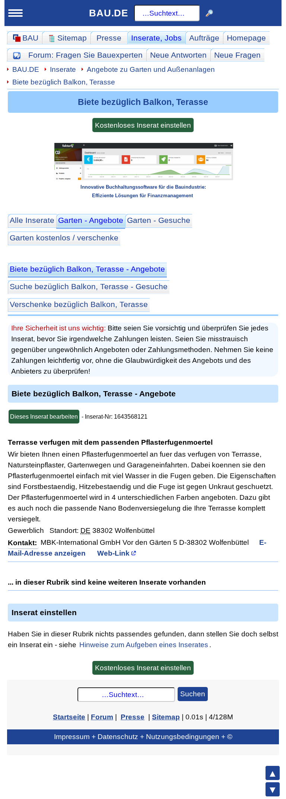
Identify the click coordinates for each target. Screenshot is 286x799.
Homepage (246, 37)
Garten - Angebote (90, 220)
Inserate (156, 37)
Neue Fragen (237, 55)
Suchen (192, 694)
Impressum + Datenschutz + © (143, 736)
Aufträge (204, 37)
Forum (85, 55)
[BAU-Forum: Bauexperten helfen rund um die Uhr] (16, 55)
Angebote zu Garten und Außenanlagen (151, 69)
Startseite (69, 717)
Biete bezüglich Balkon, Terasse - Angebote (87, 269)
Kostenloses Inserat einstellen (143, 125)
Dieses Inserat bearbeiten (44, 416)
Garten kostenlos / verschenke (64, 237)
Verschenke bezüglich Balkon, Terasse (79, 304)
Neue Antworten (178, 55)
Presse (109, 37)
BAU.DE (108, 13)
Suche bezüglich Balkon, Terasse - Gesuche (89, 286)
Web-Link (113, 553)
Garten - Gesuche (158, 220)
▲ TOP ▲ (272, 773)
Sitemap (166, 717)
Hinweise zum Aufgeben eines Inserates (143, 644)
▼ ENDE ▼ (272, 789)
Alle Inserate (32, 220)
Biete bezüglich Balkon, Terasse (63, 82)
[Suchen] (209, 13)
